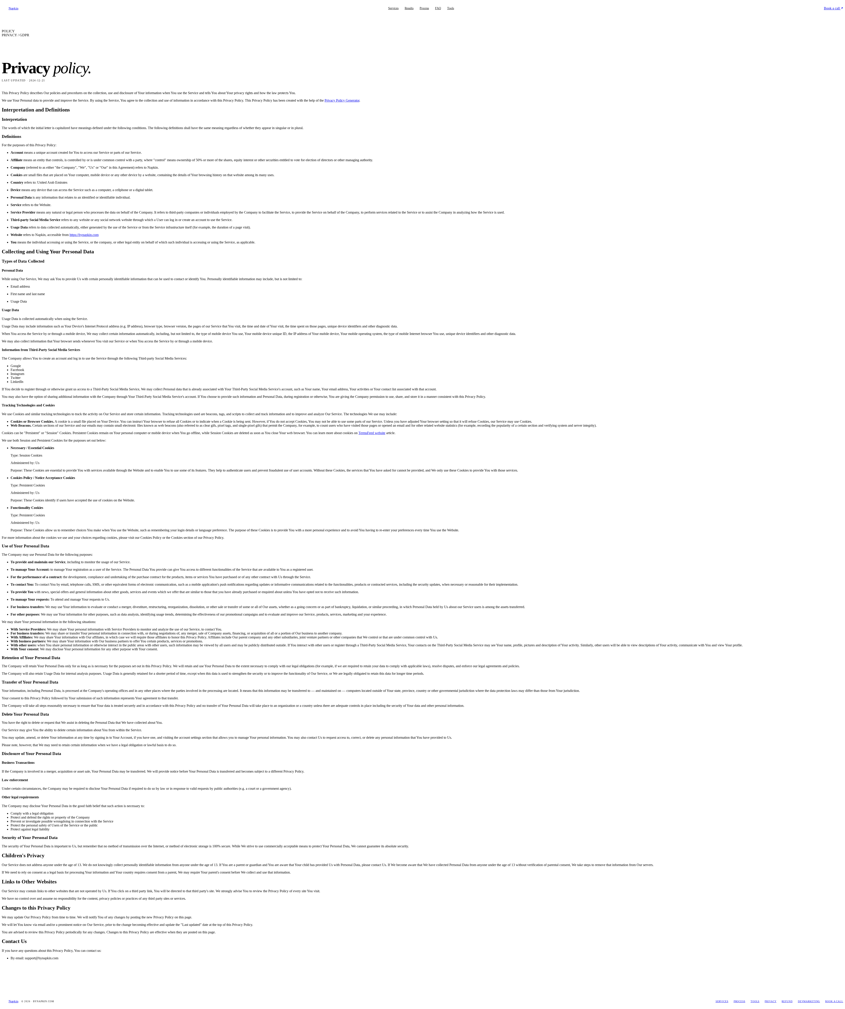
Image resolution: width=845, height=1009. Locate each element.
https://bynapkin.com (84, 235)
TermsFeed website (371, 433)
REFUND (787, 1001)
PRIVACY (770, 1001)
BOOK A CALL (834, 1001)
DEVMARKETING (809, 1001)
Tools (450, 8)
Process (424, 8)
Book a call (832, 8)
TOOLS (755, 1001)
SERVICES (722, 1001)
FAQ (438, 8)
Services (393, 8)
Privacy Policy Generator (342, 100)
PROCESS (739, 1001)
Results (409, 8)
